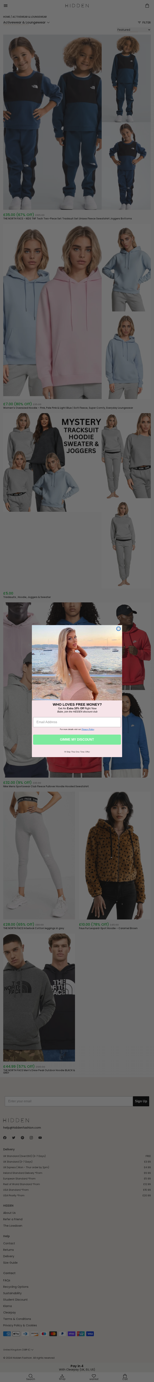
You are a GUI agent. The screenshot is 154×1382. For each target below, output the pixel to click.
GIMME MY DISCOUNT (77, 739)
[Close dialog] (119, 629)
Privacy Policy (88, 729)
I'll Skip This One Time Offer (77, 752)
